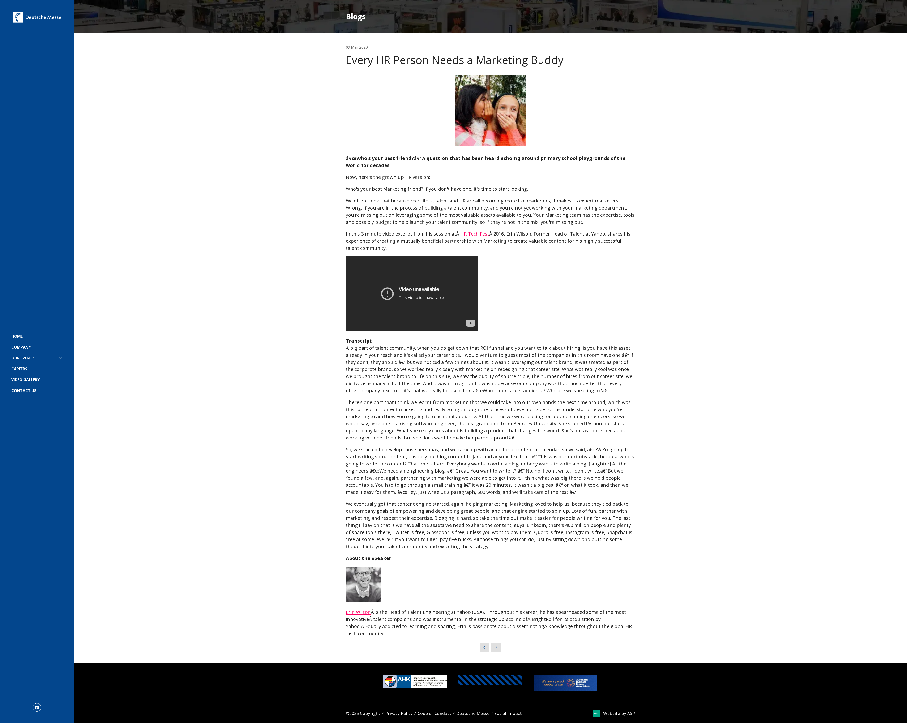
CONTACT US (23, 390)
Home (17, 336)
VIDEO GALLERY (25, 379)
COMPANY (21, 347)
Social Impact (508, 713)
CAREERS (19, 368)
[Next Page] (496, 647)
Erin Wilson (358, 612)
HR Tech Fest (474, 234)
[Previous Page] (484, 647)
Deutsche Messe (472, 713)
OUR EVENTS (22, 358)
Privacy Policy (399, 713)
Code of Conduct (434, 713)
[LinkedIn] (37, 707)
